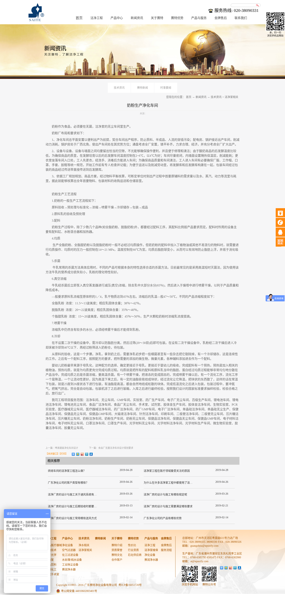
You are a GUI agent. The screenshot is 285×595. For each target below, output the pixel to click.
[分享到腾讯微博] (86, 454)
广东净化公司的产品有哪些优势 (163, 518)
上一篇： (62, 448)
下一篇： (111, 448)
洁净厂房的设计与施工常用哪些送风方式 (72, 518)
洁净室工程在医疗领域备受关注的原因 (167, 470)
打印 (63, 453)
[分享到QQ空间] (77, 454)
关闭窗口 (52, 453)
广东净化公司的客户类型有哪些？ (68, 482)
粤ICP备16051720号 (130, 585)
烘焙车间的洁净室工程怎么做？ (67, 470)
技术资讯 (216, 97)
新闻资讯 (201, 97)
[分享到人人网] (91, 454)
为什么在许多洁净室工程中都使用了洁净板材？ (172, 482)
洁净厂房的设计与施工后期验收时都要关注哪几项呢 (79, 506)
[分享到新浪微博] (82, 454)
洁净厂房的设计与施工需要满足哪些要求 (168, 506)
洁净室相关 (231, 97)
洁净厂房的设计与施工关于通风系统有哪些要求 (76, 494)
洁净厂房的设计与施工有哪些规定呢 (165, 494)
